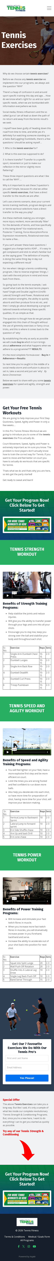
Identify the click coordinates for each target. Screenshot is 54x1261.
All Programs (27, 1240)
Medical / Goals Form (39, 1236)
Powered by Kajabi (27, 1256)
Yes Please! (27, 1078)
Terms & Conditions (14, 1236)
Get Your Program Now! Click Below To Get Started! (27, 505)
